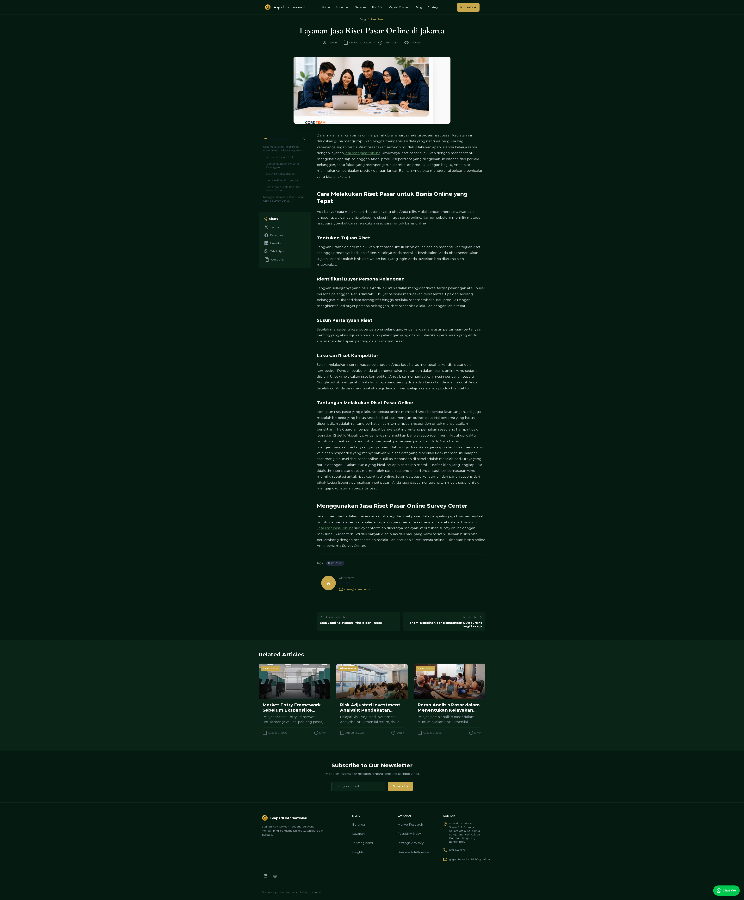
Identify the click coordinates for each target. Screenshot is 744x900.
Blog (419, 7)
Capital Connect (399, 7)
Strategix (434, 7)
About (342, 7)
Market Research (410, 824)
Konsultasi (468, 7)
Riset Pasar (377, 19)
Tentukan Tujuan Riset (279, 157)
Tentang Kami (362, 843)
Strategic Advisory (411, 843)
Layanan (358, 833)
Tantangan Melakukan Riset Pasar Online (283, 188)
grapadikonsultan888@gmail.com (470, 859)
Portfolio (377, 7)
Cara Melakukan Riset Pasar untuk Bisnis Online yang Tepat (283, 148)
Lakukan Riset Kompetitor (282, 180)
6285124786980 (458, 850)
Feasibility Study (409, 833)
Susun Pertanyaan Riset (280, 173)
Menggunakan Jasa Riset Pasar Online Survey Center (283, 198)
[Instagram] (275, 876)
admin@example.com (355, 589)
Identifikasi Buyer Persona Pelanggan (282, 165)
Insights (357, 852)
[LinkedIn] (266, 876)
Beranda (358, 824)
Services (360, 7)
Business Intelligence (413, 852)
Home (326, 7)
